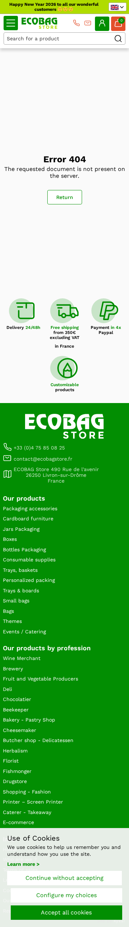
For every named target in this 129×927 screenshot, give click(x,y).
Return (64, 197)
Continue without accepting (64, 877)
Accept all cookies (66, 912)
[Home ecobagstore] (39, 23)
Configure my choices (66, 895)
